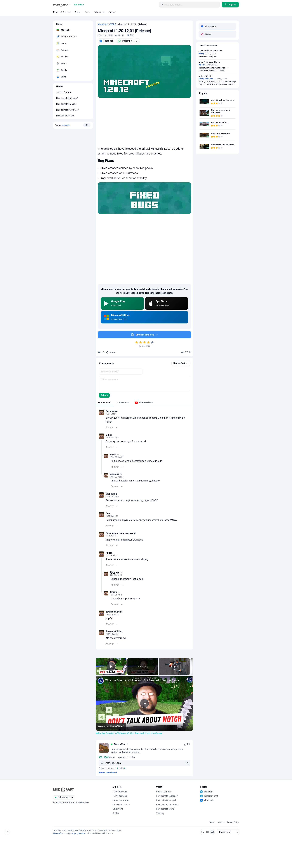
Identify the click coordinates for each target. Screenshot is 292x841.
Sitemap (160, 813)
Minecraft (57, 833)
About (212, 822)
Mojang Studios (78, 833)
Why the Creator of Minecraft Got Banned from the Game (142, 680)
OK (87, 125)
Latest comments (121, 800)
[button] (202, 832)
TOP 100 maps (120, 796)
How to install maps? (66, 104)
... (137, 41)
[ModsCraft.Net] (63, 789)
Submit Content (63, 92)
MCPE (113, 24)
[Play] (174, 667)
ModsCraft (103, 24)
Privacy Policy (233, 822)
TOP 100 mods (120, 791)
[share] (187, 679)
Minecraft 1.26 (205, 76)
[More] (117, 428)
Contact (220, 822)
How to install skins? (65, 115)
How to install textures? (67, 110)
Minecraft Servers (121, 804)
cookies (66, 125)
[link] (101, 681)
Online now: (65, 797)
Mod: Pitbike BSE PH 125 (210, 51)
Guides (116, 813)
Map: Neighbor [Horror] (210, 62)
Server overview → (108, 772)
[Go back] (7, 832)
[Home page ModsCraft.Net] (61, 5)
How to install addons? (67, 98)
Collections (118, 809)
